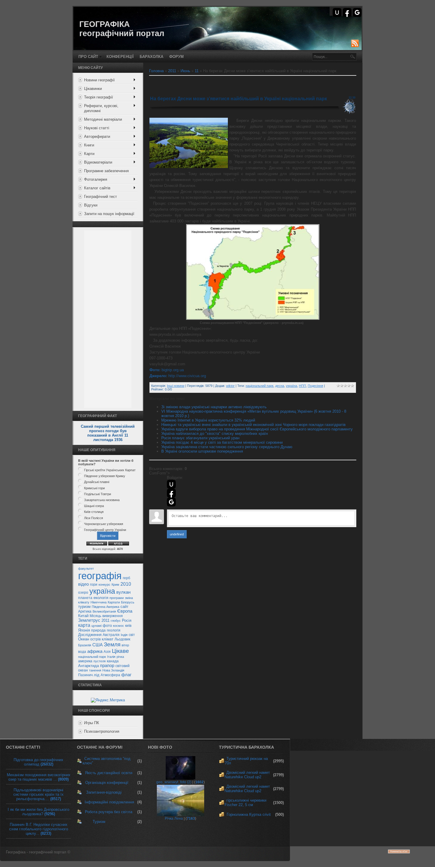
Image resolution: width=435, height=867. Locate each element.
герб (126, 578)
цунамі (96, 625)
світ (132, 635)
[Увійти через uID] (337, 12)
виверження (112, 616)
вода (82, 652)
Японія (84, 630)
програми (116, 598)
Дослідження (90, 634)
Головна (156, 71)
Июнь (185, 71)
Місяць (95, 616)
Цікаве (120, 651)
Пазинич (85, 675)
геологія (113, 630)
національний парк (92, 656)
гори (93, 584)
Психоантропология (101, 731)
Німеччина (99, 602)
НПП (302, 386)
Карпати (114, 602)
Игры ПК (91, 723)
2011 (105, 620)
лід (96, 675)
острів (95, 639)
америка (85, 661)
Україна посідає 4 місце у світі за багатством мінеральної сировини (222, 442)
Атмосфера (110, 675)
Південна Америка (105, 606)
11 (197, 71)
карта (84, 625)
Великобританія (104, 611)
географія (100, 575)
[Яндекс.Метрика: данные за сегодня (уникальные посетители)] (108, 700)
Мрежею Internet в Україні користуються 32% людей (208, 420)
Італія (111, 656)
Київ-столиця (94, 512)
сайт (124, 606)
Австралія (111, 635)
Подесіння (315, 386)
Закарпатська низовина (102, 500)
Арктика (84, 611)
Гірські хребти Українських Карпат (110, 470)
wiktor (230, 386)
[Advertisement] (107, 319)
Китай (83, 615)
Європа (124, 611)
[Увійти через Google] (357, 12)
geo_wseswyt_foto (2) (173, 782)
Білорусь (127, 602)
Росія (126, 620)
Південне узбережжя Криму (104, 476)
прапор (107, 665)
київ (128, 626)
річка (120, 656)
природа (98, 630)
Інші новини (175, 386)
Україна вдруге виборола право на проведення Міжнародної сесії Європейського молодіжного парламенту (257, 429)
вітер (125, 645)
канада (113, 661)
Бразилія (84, 645)
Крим (115, 584)
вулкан (123, 592)
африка (94, 651)
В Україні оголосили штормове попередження (202, 451)
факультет (86, 568)
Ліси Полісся (93, 518)
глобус (116, 620)
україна (102, 591)
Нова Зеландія (113, 670)
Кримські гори (94, 488)
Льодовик (122, 639)
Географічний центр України (105, 530)
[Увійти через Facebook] (347, 12)
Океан (83, 639)
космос (118, 625)
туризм (84, 606)
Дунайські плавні (96, 482)
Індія (124, 635)
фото (107, 625)
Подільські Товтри (97, 494)
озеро (83, 592)
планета (85, 598)
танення (95, 670)
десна (279, 386)
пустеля (100, 661)
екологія (101, 597)
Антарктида (88, 665)
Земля (112, 644)
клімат (107, 639)
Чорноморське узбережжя (103, 524)
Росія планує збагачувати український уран (200, 438)
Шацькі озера (94, 506)
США (97, 644)
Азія (107, 652)
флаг (126, 674)
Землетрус (89, 620)
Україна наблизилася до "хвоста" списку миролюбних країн (214, 433)
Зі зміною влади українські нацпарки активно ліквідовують (214, 407)
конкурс (104, 584)
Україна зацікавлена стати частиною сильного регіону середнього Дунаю (226, 447)
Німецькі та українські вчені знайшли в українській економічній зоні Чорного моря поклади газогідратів (253, 424)
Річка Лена (174, 818)
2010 (125, 584)
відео (83, 584)
